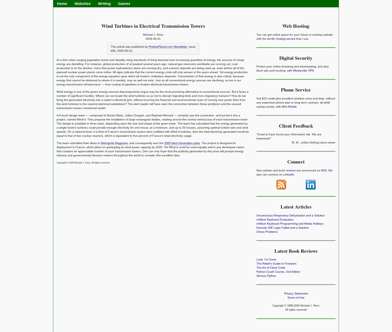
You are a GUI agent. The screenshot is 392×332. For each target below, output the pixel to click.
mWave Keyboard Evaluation (275, 219)
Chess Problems (267, 231)
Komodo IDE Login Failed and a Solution (282, 227)
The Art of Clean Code (270, 267)
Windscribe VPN (303, 70)
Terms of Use (295, 297)
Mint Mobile (289, 106)
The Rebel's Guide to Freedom (276, 263)
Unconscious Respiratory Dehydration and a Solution (290, 215)
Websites (83, 4)
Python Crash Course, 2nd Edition (278, 271)
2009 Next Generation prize (182, 143)
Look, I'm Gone (266, 259)
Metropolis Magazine (114, 143)
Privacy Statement (296, 293)
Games (124, 4)
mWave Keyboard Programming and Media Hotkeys (289, 223)
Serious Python (266, 275)
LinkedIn (288, 174)
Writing (104, 4)
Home (62, 4)
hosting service (285, 38)
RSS (324, 170)
